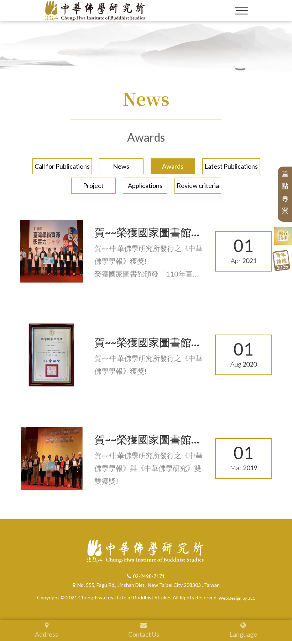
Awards (172, 166)
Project (93, 185)
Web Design (230, 598)
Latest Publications (231, 166)
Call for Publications (62, 166)
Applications (145, 185)
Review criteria (198, 185)
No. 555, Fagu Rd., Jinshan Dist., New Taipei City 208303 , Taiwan (148, 585)
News (121, 166)
